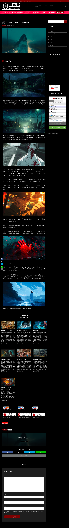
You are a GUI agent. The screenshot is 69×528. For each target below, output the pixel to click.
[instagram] (61, 1)
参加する (64, 121)
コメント (6, 476)
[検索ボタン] (65, 6)
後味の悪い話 (52, 34)
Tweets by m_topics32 (53, 133)
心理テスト (52, 36)
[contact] (66, 1)
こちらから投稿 (60, 12)
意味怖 (51, 39)
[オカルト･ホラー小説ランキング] (24, 415)
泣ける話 (51, 45)
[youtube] (62, 1)
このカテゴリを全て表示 (57, 120)
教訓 (51, 42)
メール (6, 500)
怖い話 (10, 429)
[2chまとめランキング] (38, 415)
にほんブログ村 (7, 410)
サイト (5, 506)
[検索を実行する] (65, 21)
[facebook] (57, 1)
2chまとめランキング (36, 417)
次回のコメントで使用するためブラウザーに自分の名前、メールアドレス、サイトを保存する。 (24, 512)
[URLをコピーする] (2, 269)
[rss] (64, 1)
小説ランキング (6, 417)
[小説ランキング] (9, 415)
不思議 (51, 31)
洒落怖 (5, 25)
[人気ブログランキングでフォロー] (57, 128)
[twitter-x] (59, 1)
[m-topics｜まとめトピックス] (11, 6)
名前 (5, 494)
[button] (7, 452)
